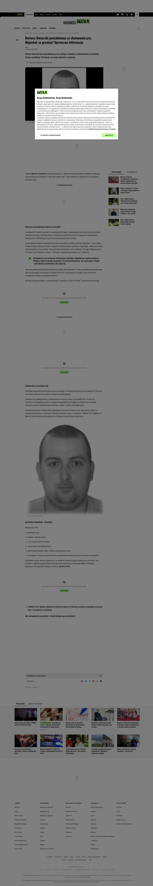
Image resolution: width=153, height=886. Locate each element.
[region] (76, 114)
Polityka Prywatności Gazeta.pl (98, 129)
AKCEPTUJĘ (109, 135)
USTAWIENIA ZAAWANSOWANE (50, 135)
